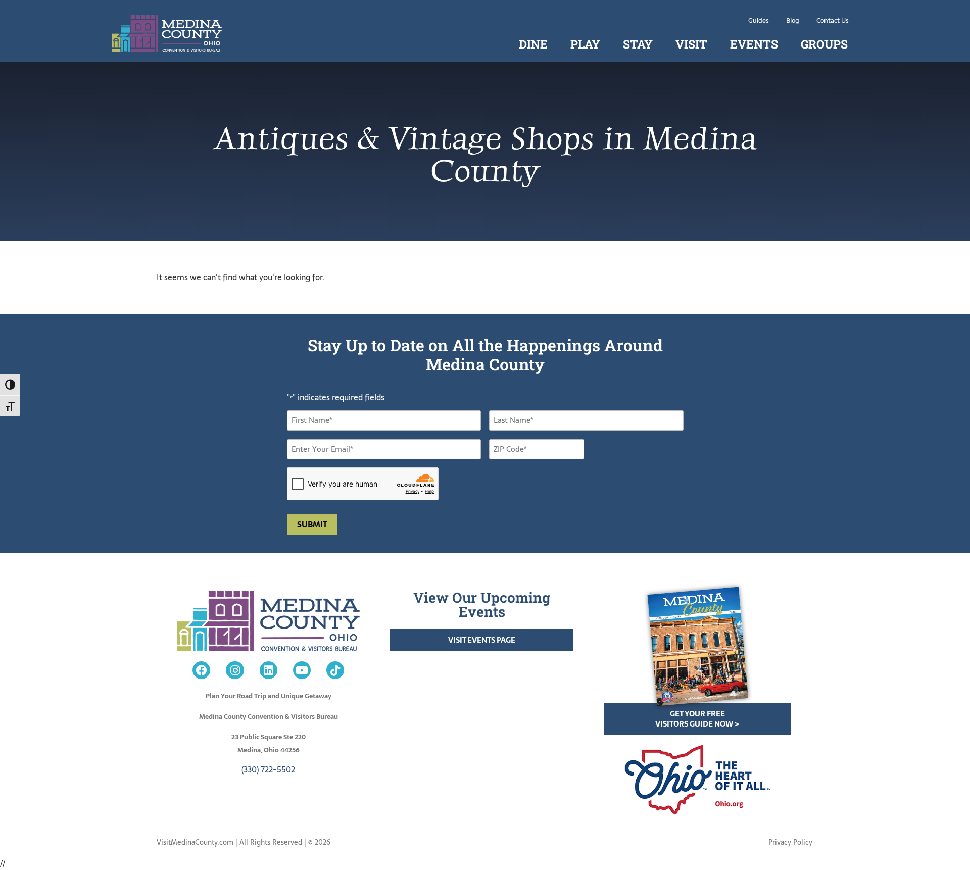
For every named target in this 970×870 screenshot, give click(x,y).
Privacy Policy (790, 842)
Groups (824, 44)
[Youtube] (302, 670)
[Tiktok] (335, 670)
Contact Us (832, 20)
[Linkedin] (268, 670)
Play (585, 44)
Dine (533, 44)
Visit (691, 44)
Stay (638, 44)
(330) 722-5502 (268, 769)
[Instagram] (235, 670)
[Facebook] (201, 670)
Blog (792, 20)
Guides (758, 20)
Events (754, 44)
